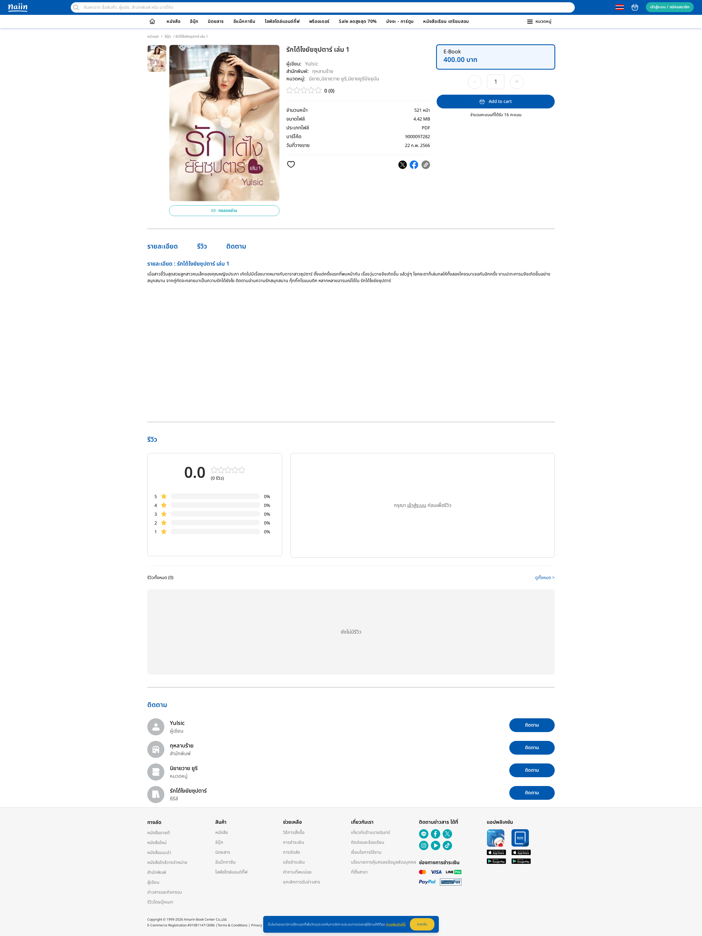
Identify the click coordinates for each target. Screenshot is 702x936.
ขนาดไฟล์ (295, 119)
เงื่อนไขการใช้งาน (366, 852)
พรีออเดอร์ (319, 21)
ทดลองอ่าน (227, 211)
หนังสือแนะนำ (159, 852)
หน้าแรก (153, 36)
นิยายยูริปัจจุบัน (363, 78)
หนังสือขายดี (158, 832)
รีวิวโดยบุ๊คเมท (160, 902)
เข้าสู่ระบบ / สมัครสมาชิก (670, 7)
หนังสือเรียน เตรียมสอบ (446, 21)
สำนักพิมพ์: (297, 71)
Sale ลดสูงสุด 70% (358, 21)
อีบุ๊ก (194, 21)
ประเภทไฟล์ (297, 128)
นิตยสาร (216, 21)
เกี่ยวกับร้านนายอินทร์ (370, 832)
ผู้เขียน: (293, 64)
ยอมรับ (422, 924)
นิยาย (314, 78)
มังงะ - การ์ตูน (400, 21)
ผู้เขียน (153, 882)
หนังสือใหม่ (157, 842)
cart (635, 7)
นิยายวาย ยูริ (334, 78)
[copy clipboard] (425, 164)
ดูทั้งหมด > (545, 577)
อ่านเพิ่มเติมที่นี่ (396, 924)
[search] (76, 7)
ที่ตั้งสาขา (359, 872)
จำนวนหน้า (297, 110)
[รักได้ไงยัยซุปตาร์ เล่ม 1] (402, 164)
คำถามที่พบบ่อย (297, 872)
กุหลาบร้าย (322, 71)
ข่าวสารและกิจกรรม (164, 892)
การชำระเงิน (293, 842)
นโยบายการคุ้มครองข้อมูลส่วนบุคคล (383, 862)
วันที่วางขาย (298, 145)
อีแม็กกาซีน (244, 21)
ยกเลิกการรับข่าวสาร (301, 882)
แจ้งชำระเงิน (294, 862)
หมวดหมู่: (295, 79)
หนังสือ (173, 21)
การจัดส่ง (291, 852)
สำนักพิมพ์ (156, 872)
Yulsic (311, 64)
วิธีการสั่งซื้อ (293, 832)
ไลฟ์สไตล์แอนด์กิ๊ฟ (282, 21)
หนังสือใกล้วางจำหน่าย (167, 862)
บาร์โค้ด (293, 136)
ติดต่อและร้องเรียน (367, 842)
